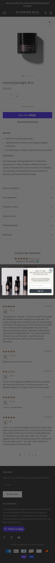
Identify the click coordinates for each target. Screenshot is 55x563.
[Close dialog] (51, 270)
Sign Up (40, 291)
